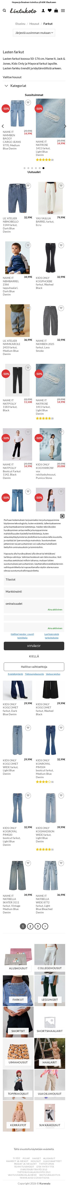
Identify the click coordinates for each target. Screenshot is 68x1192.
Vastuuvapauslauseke (22, 1174)
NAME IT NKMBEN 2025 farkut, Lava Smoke (45, 345)
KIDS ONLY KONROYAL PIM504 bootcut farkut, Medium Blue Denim (44, 768)
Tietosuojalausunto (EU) (33, 1172)
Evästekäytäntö (15, 674)
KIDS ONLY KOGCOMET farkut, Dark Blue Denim (10, 709)
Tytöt (16, 1158)
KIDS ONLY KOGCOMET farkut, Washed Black (44, 709)
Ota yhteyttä (45, 1166)
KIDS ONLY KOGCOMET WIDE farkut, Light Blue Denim (10, 767)
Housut (34, 23)
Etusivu (20, 23)
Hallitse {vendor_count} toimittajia (22, 636)
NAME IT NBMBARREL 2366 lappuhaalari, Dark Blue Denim (11, 286)
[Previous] (3, 133)
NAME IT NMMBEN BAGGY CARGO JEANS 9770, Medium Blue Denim (10, 140)
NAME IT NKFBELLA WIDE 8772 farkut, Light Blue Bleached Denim (44, 904)
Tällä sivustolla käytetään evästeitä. (34, 1149)
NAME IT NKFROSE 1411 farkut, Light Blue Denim (41, 148)
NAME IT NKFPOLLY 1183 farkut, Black (10, 405)
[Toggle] (6, 86)
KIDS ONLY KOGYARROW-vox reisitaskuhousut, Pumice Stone (46, 471)
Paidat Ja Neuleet (25, 1163)
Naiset (36, 1158)
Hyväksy (33, 646)
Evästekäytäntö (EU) (34, 1169)
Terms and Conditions (34, 1177)
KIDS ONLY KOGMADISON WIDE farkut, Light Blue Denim (45, 834)
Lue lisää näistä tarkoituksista (51, 636)
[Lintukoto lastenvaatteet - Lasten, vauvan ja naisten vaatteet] (24, 10)
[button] (62, 516)
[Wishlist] (50, 10)
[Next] (65, 133)
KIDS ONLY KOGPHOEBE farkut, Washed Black (44, 282)
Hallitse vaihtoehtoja (34, 666)
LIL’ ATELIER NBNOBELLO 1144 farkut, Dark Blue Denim (11, 225)
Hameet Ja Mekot (17, 1161)
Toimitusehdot (24, 1166)
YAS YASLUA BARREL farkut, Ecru (45, 221)
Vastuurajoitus (53, 674)
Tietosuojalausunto (34, 674)
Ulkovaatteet (52, 1161)
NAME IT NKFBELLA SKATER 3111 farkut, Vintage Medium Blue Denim (11, 904)
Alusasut (49, 1158)
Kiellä (34, 656)
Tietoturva (46, 1163)
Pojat (26, 1158)
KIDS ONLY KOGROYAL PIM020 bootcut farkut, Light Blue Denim (11, 836)
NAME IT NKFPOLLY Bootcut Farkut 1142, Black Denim (12, 471)
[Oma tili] (43, 10)
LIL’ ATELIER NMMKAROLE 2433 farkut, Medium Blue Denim (11, 347)
